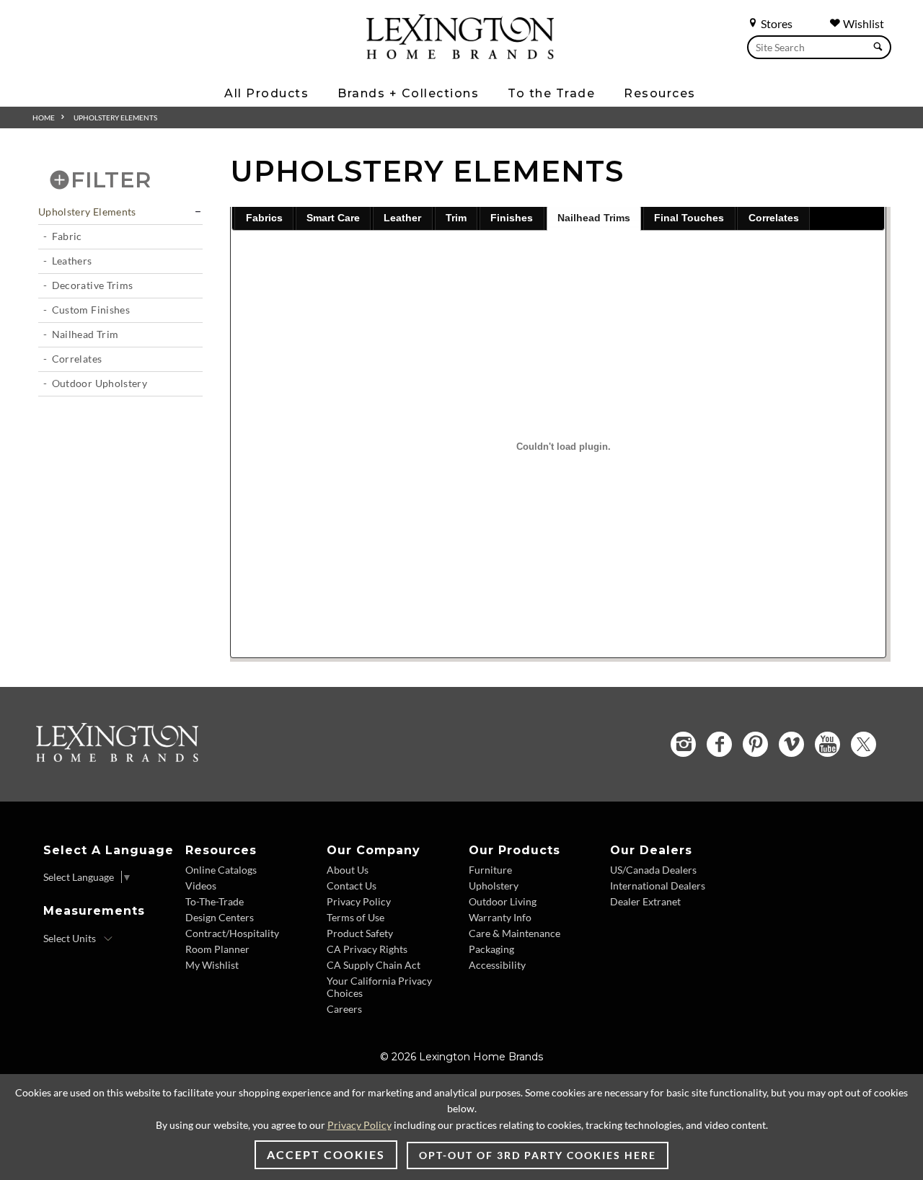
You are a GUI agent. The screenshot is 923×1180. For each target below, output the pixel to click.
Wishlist (862, 23)
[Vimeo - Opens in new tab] (791, 744)
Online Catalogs (221, 870)
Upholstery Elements (87, 211)
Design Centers (219, 917)
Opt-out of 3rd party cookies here (537, 1155)
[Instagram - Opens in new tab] (683, 744)
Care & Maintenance (514, 933)
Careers (344, 1009)
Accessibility (497, 965)
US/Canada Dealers (653, 870)
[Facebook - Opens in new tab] (719, 744)
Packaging (491, 949)
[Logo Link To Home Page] (460, 54)
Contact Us (351, 885)
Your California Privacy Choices (379, 987)
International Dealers (657, 885)
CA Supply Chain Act (373, 965)
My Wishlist (212, 965)
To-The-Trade (214, 901)
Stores (775, 23)
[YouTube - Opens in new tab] (827, 744)
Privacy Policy (359, 901)
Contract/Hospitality (232, 933)
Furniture (490, 870)
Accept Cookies (326, 1154)
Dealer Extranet (645, 901)
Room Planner (217, 949)
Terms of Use (355, 917)
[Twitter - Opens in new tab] (863, 744)
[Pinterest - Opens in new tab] (755, 744)
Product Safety (360, 933)
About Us (347, 870)
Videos (200, 885)
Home (43, 117)
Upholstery (493, 885)
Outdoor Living (502, 901)
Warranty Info (500, 917)
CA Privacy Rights (367, 949)
